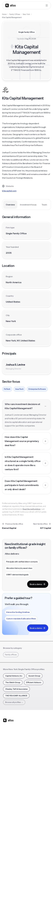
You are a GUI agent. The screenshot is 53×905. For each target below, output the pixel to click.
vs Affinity (32, 782)
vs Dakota (32, 777)
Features (7, 761)
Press (5, 862)
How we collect (9, 851)
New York (26, 14)
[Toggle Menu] (47, 5)
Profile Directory (35, 806)
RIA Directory (33, 811)
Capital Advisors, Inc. (14, 676)
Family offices (11, 654)
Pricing (6, 777)
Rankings (32, 801)
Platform (6, 756)
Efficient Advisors (33, 682)
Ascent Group (34, 676)
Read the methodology (32, 509)
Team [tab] (44, 204)
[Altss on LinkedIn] (12, 741)
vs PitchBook (33, 766)
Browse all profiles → (14, 702)
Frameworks (33, 832)
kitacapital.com (9, 190)
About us (7, 846)
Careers (6, 867)
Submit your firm (10, 872)
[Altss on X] (6, 741)
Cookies (38, 892)
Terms (29, 892)
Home (4, 14)
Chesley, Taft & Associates (16, 689)
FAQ (5, 827)
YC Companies (34, 817)
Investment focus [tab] (28, 204)
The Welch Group (12, 682)
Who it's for (7, 766)
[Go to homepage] (10, 5)
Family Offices (14, 14)
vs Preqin (32, 761)
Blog (5, 801)
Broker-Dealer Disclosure (12, 897)
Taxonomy (32, 827)
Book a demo (36, 584)
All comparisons (34, 756)
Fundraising (8, 772)
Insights (6, 806)
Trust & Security (9, 892)
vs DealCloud (33, 787)
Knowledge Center (11, 822)
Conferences (8, 811)
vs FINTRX (32, 772)
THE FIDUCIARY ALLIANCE (16, 695)
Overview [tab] (10, 204)
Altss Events (9, 817)
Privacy (21, 892)
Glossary (31, 822)
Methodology (9, 856)
